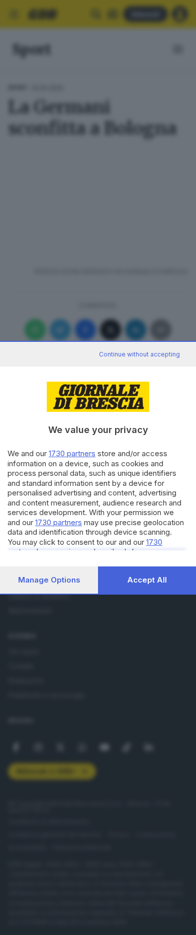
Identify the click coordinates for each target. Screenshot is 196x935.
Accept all (147, 580)
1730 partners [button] (72, 453)
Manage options (49, 580)
